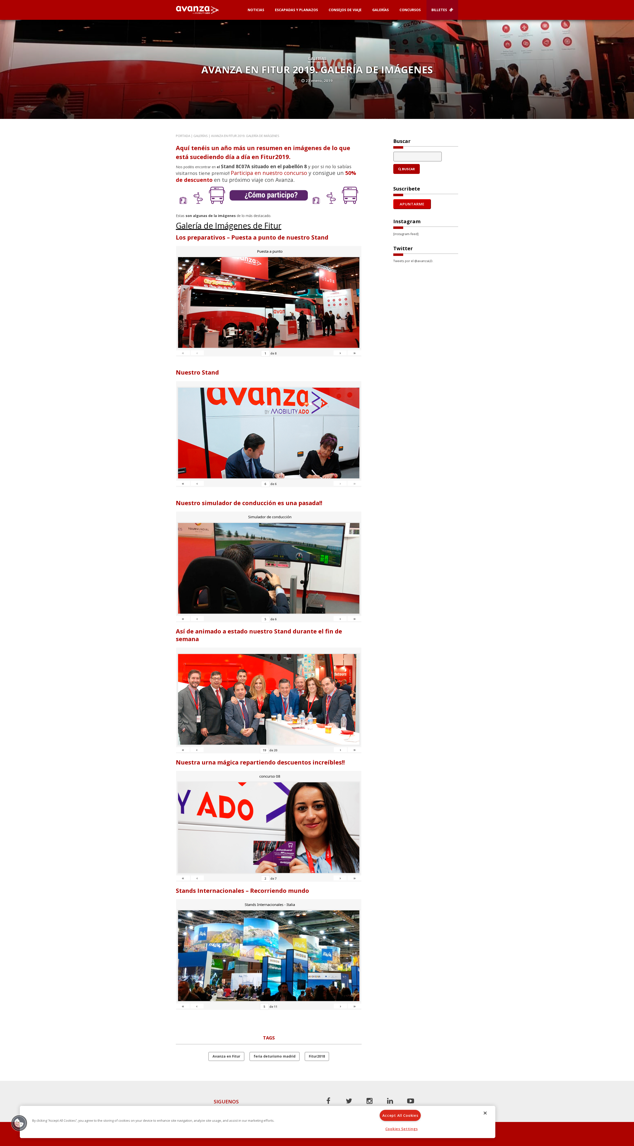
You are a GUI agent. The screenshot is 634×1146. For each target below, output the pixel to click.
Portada (183, 136)
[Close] (485, 1113)
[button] (19, 1123)
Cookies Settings (401, 1128)
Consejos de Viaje (345, 9)
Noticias (256, 9)
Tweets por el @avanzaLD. (413, 261)
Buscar (408, 169)
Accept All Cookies (400, 1115)
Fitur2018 (317, 1056)
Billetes (439, 9)
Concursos (410, 9)
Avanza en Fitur (226, 1056)
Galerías (380, 9)
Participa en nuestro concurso (269, 172)
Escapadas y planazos (296, 9)
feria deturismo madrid (274, 1056)
